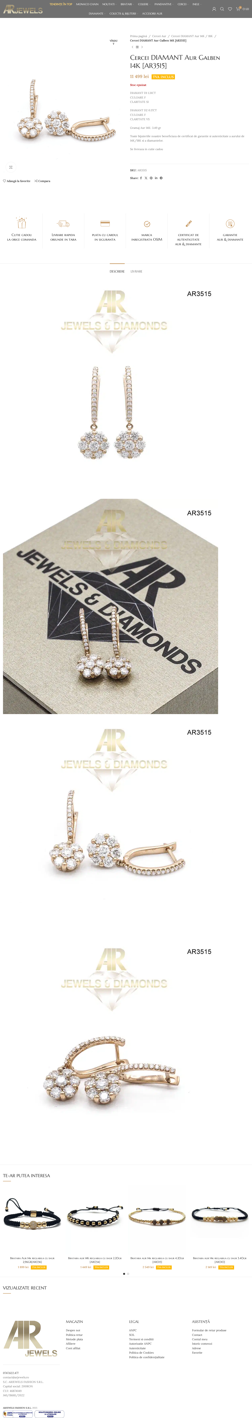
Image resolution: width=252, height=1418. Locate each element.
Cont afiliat (73, 1348)
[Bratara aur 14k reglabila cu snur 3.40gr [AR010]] (219, 1220)
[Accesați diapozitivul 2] (128, 1274)
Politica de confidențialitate (147, 1357)
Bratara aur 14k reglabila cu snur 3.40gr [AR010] (219, 1260)
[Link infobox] (21, 229)
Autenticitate (137, 1348)
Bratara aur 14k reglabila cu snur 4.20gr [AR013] (157, 1260)
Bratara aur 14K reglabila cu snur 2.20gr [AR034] (95, 1260)
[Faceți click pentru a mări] (11, 167)
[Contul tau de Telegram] (161, 178)
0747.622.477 (11, 1373)
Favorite (197, 1352)
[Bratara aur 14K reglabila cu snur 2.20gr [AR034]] (95, 1220)
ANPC (133, 1330)
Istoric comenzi (202, 1343)
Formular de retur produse (209, 1330)
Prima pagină (138, 36)
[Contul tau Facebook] (141, 178)
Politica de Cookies (141, 1352)
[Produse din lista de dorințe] (230, 9)
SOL (131, 1334)
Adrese (196, 1348)
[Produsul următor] (142, 47)
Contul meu (199, 1339)
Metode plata (74, 1339)
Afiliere (71, 1343)
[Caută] (222, 9)
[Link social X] (146, 178)
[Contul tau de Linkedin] (156, 178)
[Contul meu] (214, 9)
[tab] (117, 269)
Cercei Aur (159, 36)
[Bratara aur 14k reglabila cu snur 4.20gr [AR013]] (157, 1220)
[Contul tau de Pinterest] (151, 178)
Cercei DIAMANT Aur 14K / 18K (192, 36)
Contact (197, 1334)
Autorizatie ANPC (140, 1343)
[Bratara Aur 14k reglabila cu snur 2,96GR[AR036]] (32, 1220)
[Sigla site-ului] (23, 9)
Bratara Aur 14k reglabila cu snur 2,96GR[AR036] (32, 1260)
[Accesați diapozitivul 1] (124, 1274)
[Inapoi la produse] (137, 47)
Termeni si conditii (141, 1339)
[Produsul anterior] (132, 47)
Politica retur (74, 1334)
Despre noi (73, 1330)
